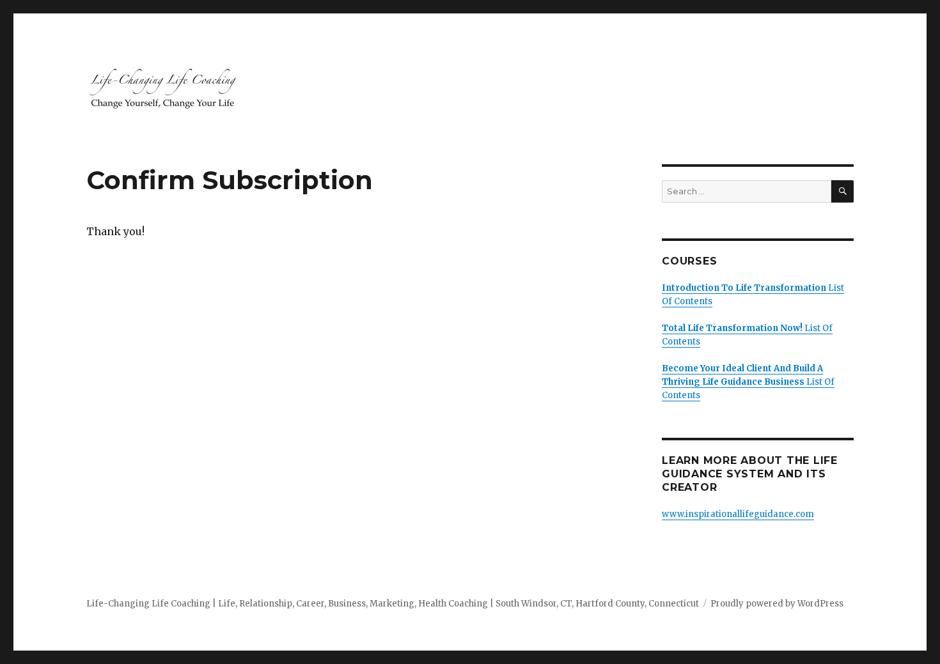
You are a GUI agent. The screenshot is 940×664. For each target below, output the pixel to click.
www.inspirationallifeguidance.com (738, 514)
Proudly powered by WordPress (776, 603)
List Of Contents (748, 382)
